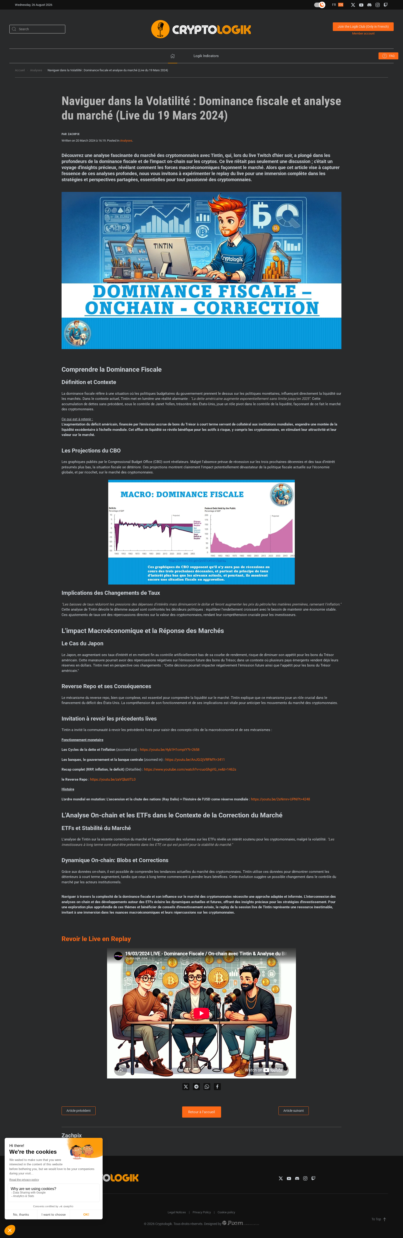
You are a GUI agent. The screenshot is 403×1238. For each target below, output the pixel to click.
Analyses (126, 140)
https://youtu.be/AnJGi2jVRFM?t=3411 (195, 760)
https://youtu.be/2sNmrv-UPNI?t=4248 (280, 799)
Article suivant (293, 1110)
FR (334, 5)
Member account (363, 33)
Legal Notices (177, 1212)
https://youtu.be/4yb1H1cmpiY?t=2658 (169, 750)
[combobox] (37, 29)
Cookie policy (226, 1212)
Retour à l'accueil (201, 1112)
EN (341, 5)
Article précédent (78, 1110)
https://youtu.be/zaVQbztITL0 (112, 779)
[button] (384, 1219)
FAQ (392, 56)
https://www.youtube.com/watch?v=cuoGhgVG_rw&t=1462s (190, 769)
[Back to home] (201, 29)
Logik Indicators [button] (206, 56)
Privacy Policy (202, 1212)
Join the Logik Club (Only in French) (363, 26)
